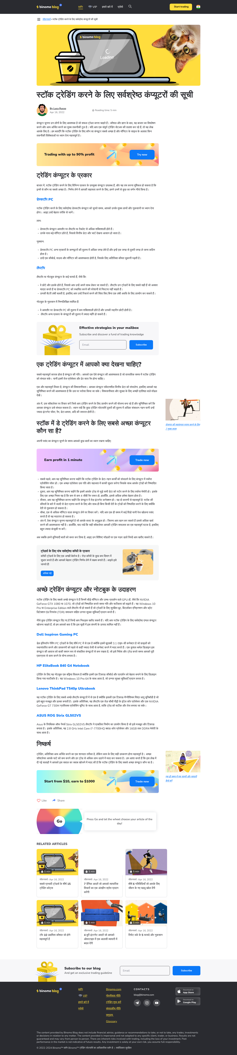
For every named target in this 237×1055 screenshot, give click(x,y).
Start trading (181, 6)
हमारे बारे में (107, 7)
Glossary (111, 1021)
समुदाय (110, 1015)
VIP (95, 7)
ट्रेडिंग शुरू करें (113, 1002)
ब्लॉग (80, 7)
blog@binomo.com (144, 994)
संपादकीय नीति (113, 1008)
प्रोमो (120, 7)
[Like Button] (39, 801)
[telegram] (137, 1002)
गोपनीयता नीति (113, 996)
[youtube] (156, 1002)
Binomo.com (113, 989)
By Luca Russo (58, 108)
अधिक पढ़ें (47, 573)
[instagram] (146, 1002)
